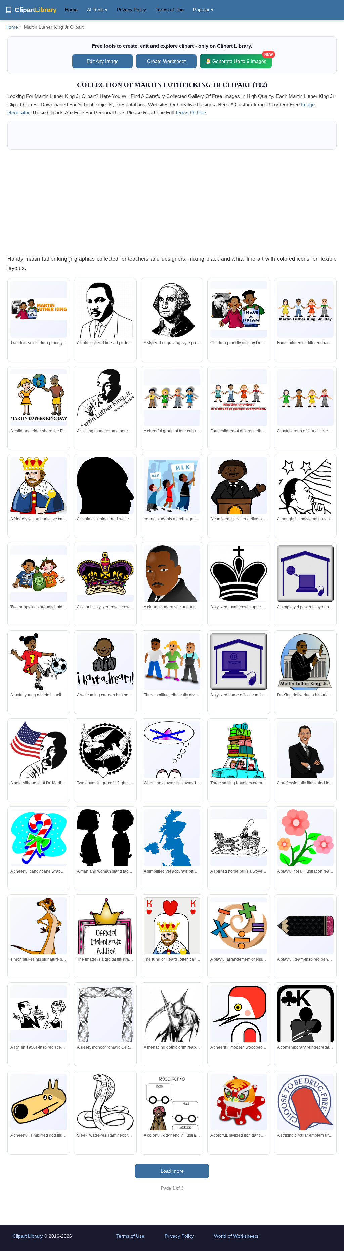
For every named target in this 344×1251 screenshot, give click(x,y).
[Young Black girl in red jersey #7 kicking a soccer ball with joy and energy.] (38, 662)
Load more (172, 1171)
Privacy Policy (131, 9)
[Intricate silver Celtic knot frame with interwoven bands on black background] (105, 1022)
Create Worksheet (166, 61)
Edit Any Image (103, 61)
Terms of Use (170, 9)
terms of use (190, 112)
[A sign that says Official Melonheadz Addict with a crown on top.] (105, 935)
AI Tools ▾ (97, 9)
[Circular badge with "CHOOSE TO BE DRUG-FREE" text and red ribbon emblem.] (305, 1106)
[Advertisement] (172, 202)
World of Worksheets (236, 1236)
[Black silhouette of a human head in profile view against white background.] (105, 496)
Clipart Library (28, 1236)
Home (71, 9)
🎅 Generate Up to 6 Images (238, 59)
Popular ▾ (203, 9)
